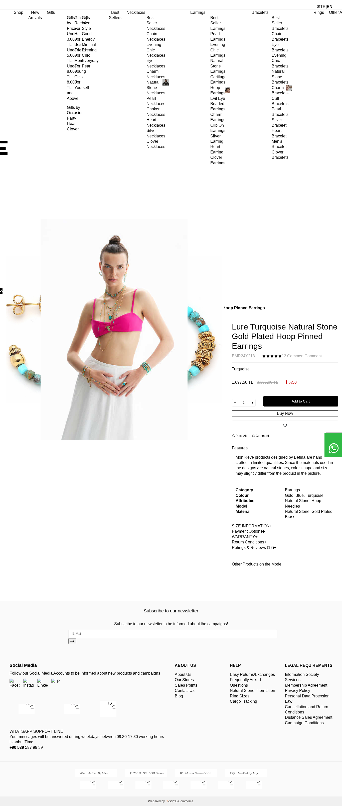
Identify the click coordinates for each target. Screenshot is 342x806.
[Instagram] (28, 684)
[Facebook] (15, 684)
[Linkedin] (42, 684)
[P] (56, 684)
